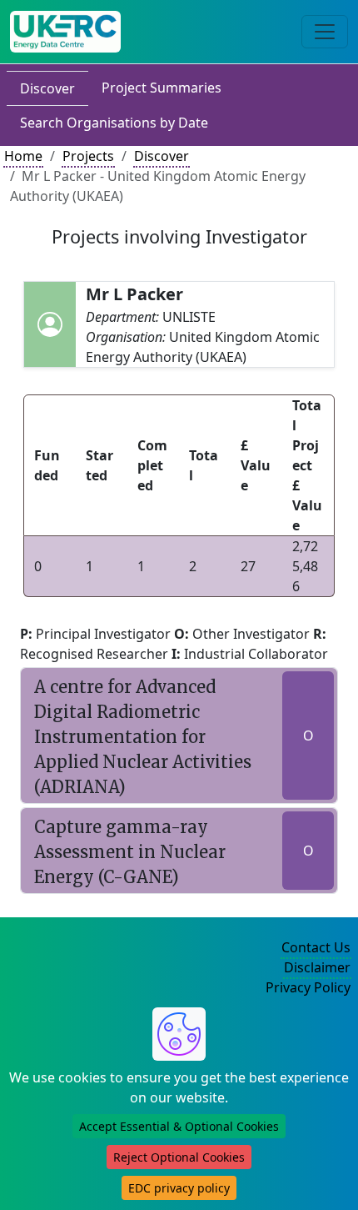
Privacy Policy (308, 987)
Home (23, 156)
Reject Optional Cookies (179, 1157)
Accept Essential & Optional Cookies (179, 1126)
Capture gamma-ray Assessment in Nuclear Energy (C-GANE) (130, 851)
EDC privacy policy (179, 1188)
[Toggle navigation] (324, 31)
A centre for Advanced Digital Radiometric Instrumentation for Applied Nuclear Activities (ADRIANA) (142, 736)
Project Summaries (161, 87)
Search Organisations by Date (114, 122)
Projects (88, 156)
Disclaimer (317, 967)
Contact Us (316, 947)
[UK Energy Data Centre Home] (65, 32)
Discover (47, 88)
